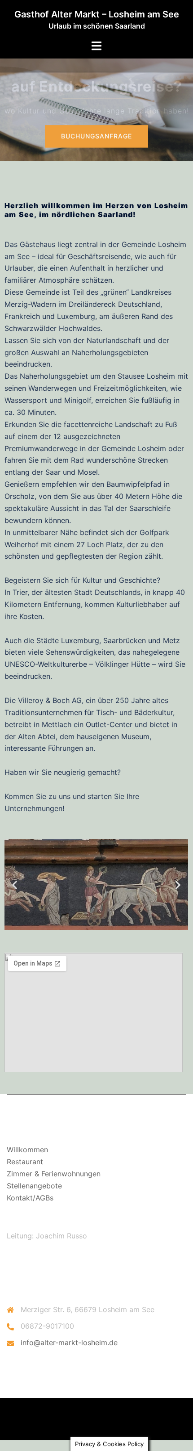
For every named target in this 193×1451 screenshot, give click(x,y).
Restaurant (25, 1161)
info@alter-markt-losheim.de (69, 1342)
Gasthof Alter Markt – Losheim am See (96, 14)
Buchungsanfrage (96, 136)
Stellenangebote (34, 1185)
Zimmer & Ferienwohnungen (54, 1173)
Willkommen (27, 1149)
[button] (14, 884)
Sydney (133, 1424)
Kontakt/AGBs (30, 1197)
